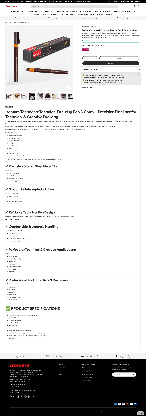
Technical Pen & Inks (34, 11)
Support (138, 1)
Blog (60, 374)
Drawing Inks (48, 11)
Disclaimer (124, 411)
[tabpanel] (70, 224)
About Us (62, 368)
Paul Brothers (85, 26)
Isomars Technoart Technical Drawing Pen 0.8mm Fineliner (19, 22)
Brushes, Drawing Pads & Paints (123, 11)
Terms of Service (87, 381)
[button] (139, 6)
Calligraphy (53, 15)
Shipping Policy (86, 371)
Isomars (15, 411)
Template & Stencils (103, 15)
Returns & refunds (87, 374)
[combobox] (74, 6)
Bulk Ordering (112, 1)
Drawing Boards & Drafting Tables (80, 11)
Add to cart (119, 58)
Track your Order (87, 377)
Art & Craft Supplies (67, 15)
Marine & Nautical (62, 11)
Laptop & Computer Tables (86, 15)
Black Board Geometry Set (103, 11)
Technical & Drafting (17, 11)
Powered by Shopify (21, 411)
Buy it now (111, 63)
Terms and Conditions (113, 411)
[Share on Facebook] (91, 87)
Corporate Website (126, 1)
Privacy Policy (86, 368)
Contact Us (62, 371)
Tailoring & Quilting (40, 15)
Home (6, 22)
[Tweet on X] (87, 87)
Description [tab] (9, 106)
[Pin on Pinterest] (94, 87)
